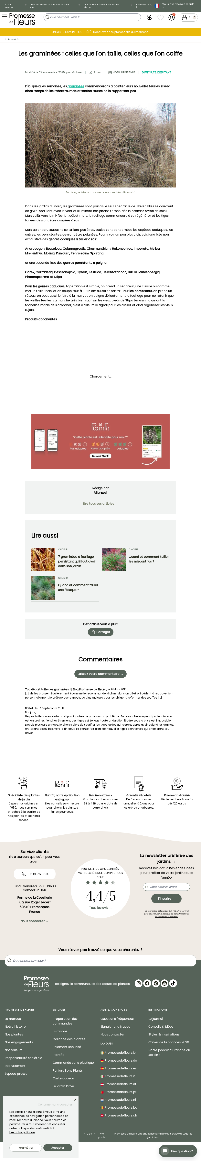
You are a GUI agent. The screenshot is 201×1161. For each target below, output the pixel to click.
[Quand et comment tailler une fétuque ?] (43, 588)
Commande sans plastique (73, 1062)
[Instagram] (138, 983)
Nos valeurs (13, 1050)
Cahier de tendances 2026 (168, 1042)
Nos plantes (14, 1034)
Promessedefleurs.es (120, 1068)
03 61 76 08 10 (38, 874)
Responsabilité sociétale (23, 1058)
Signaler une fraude (115, 1026)
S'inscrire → (166, 898)
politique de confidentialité (174, 914)
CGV (89, 1133)
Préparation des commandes (65, 1021)
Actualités (13, 39)
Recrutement (15, 1066)
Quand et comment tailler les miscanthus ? (149, 559)
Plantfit (58, 1055)
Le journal (155, 1018)
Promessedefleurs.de (120, 1060)
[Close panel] (75, 1099)
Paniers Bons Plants (68, 1070)
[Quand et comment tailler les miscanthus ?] (114, 559)
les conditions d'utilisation (166, 916)
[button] (149, 17)
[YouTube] (164, 983)
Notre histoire (15, 1026)
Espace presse (16, 1073)
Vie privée (101, 1135)
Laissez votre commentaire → (100, 673)
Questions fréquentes (117, 1018)
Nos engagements (19, 1042)
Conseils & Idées (160, 1026)
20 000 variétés (9, 5)
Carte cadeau (63, 1078)
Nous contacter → (35, 921)
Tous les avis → (100, 907)
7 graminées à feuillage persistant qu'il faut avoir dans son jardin (77, 561)
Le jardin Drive (63, 1086)
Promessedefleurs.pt (120, 1092)
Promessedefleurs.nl (120, 1099)
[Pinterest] (155, 983)
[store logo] (22, 19)
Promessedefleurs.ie (120, 1052)
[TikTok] (173, 983)
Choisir (63, 549)
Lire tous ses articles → (100, 503)
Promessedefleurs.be (120, 1107)
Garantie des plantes (69, 1039)
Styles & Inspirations (163, 1034)
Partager (103, 632)
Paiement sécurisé (67, 1047)
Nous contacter (112, 1034)
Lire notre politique (22, 1132)
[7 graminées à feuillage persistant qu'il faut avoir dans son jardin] (43, 559)
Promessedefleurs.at (120, 1084)
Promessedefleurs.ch (120, 1115)
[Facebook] (147, 983)
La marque (13, 1018)
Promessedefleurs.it (119, 1076)
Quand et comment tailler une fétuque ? (78, 587)
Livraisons (60, 1031)
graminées (75, 86)
